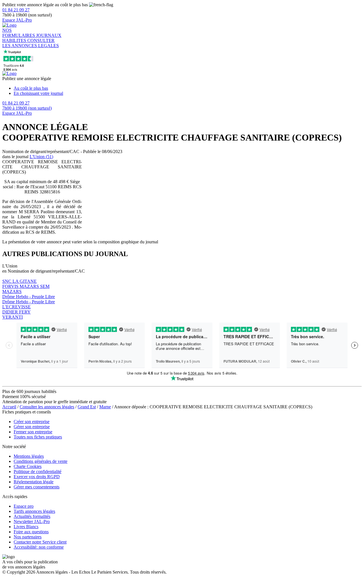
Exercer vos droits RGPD (37, 476)
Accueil (9, 406)
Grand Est (87, 406)
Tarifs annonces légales (34, 511)
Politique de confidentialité (37, 471)
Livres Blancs (26, 526)
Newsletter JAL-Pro (32, 521)
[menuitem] (188, 88)
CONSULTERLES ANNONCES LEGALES (30, 43)
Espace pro (24, 506)
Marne (105, 406)
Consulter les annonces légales (47, 406)
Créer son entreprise (31, 421)
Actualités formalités (32, 516)
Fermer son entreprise (33, 431)
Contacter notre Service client (40, 542)
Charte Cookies (28, 466)
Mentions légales (29, 456)
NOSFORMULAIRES (19, 33)
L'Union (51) (41, 156)
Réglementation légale (33, 481)
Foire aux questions (31, 531)
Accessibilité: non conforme (39, 547)
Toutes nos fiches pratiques (38, 436)
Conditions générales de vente (40, 461)
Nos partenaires (28, 536)
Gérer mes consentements (36, 486)
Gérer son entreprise (32, 426)
